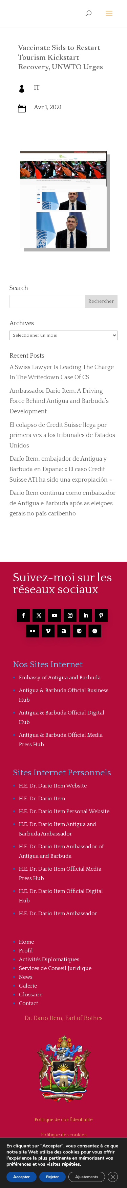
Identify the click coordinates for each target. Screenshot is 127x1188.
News (26, 977)
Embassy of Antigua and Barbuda (60, 678)
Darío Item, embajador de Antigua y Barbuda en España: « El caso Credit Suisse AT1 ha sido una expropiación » (60, 469)
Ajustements (86, 1177)
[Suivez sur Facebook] (23, 615)
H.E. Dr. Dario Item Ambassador (58, 914)
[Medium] (79, 631)
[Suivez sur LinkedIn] (85, 615)
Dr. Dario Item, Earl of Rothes (63, 1018)
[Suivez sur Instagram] (70, 615)
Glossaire (30, 995)
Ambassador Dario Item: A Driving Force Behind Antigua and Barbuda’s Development (59, 401)
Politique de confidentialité (64, 1119)
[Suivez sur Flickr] (32, 631)
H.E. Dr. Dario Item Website (53, 786)
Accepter (21, 1177)
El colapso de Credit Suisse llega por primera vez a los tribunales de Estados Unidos (62, 435)
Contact (28, 1003)
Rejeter (52, 1177)
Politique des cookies (63, 1135)
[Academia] (94, 631)
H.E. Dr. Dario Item (42, 799)
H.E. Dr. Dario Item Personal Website (64, 811)
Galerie (28, 986)
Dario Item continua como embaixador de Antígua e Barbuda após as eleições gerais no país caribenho (62, 503)
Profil (26, 951)
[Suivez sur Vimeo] (48, 631)
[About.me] (63, 631)
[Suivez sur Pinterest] (101, 615)
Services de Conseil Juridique (55, 968)
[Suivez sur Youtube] (54, 615)
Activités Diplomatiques (49, 959)
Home (26, 942)
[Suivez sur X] (39, 615)
